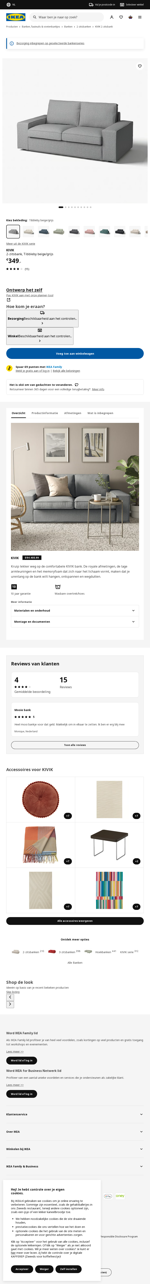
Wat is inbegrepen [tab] (100, 413)
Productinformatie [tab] (45, 413)
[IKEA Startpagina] (15, 17)
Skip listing (13, 992)
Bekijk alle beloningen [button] (66, 371)
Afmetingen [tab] (72, 413)
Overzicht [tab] (18, 413)
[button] (31, 590)
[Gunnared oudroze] (89, 231)
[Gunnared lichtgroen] (59, 231)
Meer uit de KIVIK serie (20, 243)
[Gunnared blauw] (43, 231)
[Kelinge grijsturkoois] (104, 231)
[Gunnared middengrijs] (74, 231)
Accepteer (22, 1269)
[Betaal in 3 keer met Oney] (120, 1196)
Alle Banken (75, 962)
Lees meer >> (15, 1051)
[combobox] (65, 17)
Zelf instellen (68, 1269)
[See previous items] (10, 997)
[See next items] (10, 1004)
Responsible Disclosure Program (119, 1236)
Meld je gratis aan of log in (33, 371)
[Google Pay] (108, 1196)
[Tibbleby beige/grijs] (13, 231)
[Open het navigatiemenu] (140, 17)
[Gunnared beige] (28, 231)
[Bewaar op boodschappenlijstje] (140, 66)
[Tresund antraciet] (120, 231)
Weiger (44, 1269)
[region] (75, 130)
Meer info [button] (98, 389)
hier (13, 1253)
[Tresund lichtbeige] (135, 231)
